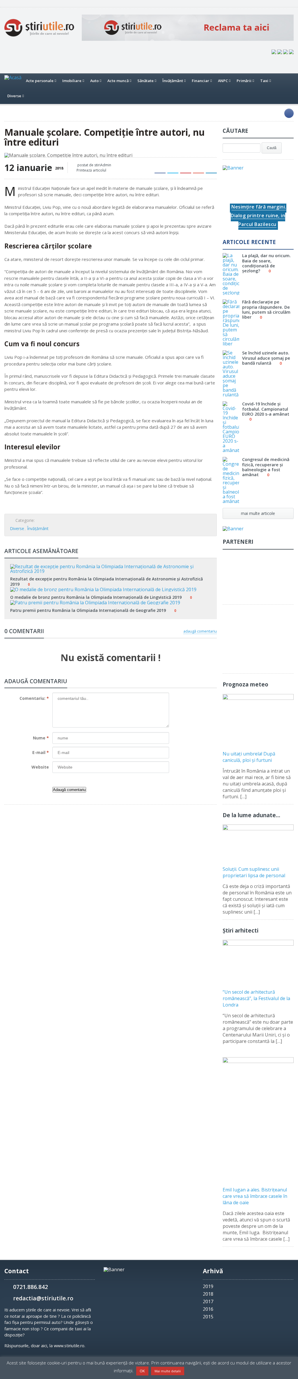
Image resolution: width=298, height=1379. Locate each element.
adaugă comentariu (200, 631)
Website (40, 767)
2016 (208, 1309)
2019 (208, 1286)
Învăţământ (38, 528)
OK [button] (142, 1370)
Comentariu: (34, 698)
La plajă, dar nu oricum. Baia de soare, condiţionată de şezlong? (266, 263)
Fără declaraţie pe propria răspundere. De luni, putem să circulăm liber (266, 309)
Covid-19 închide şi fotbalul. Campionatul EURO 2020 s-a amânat (265, 409)
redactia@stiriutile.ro (43, 1298)
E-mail (40, 752)
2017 (208, 1301)
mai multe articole (258, 513)
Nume (41, 738)
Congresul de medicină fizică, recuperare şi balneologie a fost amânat (265, 467)
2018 (208, 1294)
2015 (208, 1316)
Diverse (17, 528)
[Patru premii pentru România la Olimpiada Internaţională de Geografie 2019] (111, 602)
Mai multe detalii (168, 1371)
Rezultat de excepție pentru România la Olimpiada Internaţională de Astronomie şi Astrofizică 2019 (106, 581)
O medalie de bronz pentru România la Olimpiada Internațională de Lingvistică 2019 (96, 597)
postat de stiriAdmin (94, 165)
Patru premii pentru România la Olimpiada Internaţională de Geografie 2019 (88, 610)
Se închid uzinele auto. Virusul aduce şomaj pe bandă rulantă (266, 358)
